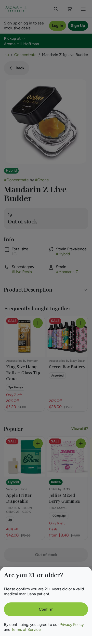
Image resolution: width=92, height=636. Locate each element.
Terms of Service (26, 629)
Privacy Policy (72, 624)
